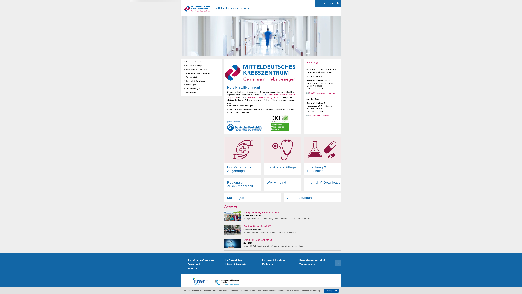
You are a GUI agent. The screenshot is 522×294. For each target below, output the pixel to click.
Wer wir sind (194, 264)
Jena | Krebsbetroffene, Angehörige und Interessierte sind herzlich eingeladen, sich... (280, 218)
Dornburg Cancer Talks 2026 (257, 226)
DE (317, 3)
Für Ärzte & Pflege (233, 260)
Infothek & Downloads (235, 264)
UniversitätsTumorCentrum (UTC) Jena (264, 97)
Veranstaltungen (307, 264)
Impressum (193, 268)
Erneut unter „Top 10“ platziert (257, 240)
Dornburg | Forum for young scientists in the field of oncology (269, 232)
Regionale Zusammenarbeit (312, 260)
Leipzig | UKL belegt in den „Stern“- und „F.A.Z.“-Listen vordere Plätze (273, 246)
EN (324, 3)
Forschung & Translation (273, 260)
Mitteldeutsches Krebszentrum (233, 8)
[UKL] (227, 281)
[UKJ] (200, 281)
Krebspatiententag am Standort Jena (261, 212)
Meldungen (267, 264)
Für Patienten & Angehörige (201, 260)
